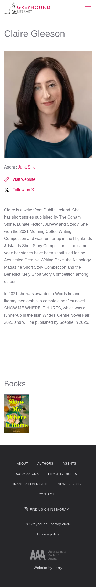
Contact (46, 494)
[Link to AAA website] (48, 555)
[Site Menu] (88, 8)
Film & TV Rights (62, 474)
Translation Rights (30, 484)
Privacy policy (48, 534)
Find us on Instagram (49, 509)
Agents (69, 463)
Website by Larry (48, 568)
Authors (45, 463)
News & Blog (69, 484)
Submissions (27, 474)
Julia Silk (26, 167)
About (22, 463)
